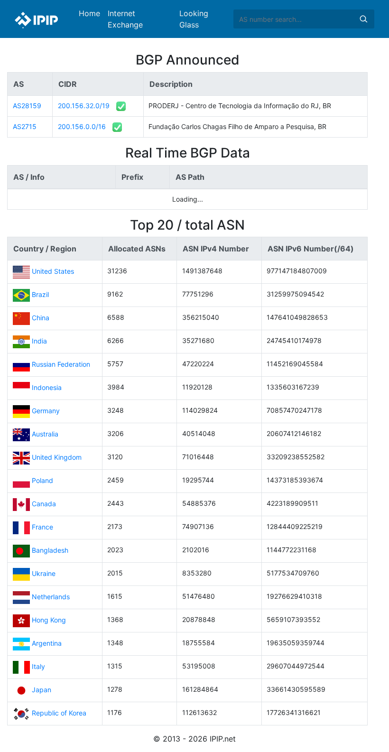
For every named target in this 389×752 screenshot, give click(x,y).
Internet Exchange (125, 19)
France (42, 527)
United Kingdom (57, 457)
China (40, 318)
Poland (42, 480)
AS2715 (25, 126)
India (39, 341)
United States (53, 271)
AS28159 (27, 106)
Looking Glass (193, 19)
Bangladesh (50, 550)
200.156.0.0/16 (82, 126)
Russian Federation (61, 364)
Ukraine (44, 573)
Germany (46, 411)
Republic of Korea (59, 713)
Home (89, 13)
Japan (41, 690)
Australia (45, 434)
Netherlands (51, 597)
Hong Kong (49, 620)
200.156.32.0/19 (84, 106)
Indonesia (47, 387)
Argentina (47, 643)
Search (363, 19)
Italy (38, 666)
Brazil (40, 294)
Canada (44, 504)
